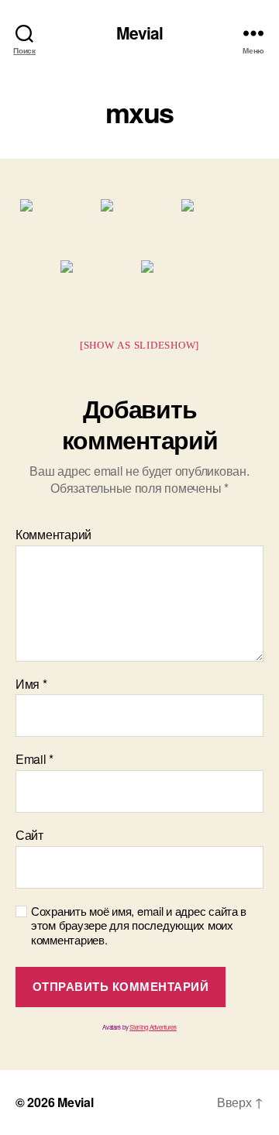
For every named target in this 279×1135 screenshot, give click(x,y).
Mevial (140, 33)
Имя (31, 684)
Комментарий (53, 535)
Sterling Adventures (153, 1027)
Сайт (29, 835)
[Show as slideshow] (139, 345)
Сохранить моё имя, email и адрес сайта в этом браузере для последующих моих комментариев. (138, 926)
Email (34, 759)
